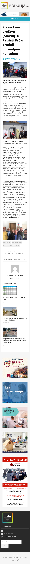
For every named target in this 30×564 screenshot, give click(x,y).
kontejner (5, 245)
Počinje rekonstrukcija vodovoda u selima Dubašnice (15, 319)
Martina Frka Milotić (11, 58)
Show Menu (15, 18)
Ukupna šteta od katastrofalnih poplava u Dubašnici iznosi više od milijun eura (14, 340)
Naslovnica (15, 555)
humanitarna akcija (17, 242)
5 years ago (8, 60)
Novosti (17, 60)
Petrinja (12, 245)
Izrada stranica (24, 559)
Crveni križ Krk (6, 242)
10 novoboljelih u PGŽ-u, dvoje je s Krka (14, 298)
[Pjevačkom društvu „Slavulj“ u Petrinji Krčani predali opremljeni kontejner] (15, 70)
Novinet (9, 559)
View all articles (15, 278)
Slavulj (17, 245)
